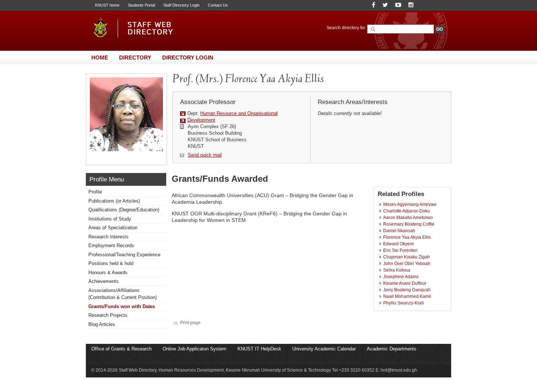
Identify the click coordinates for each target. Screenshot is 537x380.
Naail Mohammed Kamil (407, 296)
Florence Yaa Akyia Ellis (407, 237)
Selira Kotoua (396, 270)
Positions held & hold (110, 263)
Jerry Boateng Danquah (407, 289)
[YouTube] (398, 5)
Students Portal (141, 5)
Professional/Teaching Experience (124, 254)
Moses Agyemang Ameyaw (410, 204)
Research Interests (108, 236)
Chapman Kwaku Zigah (406, 256)
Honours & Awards (107, 272)
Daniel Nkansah (399, 230)
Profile (95, 192)
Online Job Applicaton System (194, 349)
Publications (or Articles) (114, 201)
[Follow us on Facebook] (373, 5)
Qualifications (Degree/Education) (123, 209)
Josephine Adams (401, 276)
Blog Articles (101, 324)
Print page (190, 322)
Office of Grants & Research (121, 349)
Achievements (103, 281)
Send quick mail (205, 155)
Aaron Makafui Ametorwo (408, 217)
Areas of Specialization (112, 227)
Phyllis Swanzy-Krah (403, 302)
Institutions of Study (109, 219)
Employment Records (111, 245)
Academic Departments (391, 349)
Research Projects (107, 315)
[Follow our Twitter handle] (385, 5)
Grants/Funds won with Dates (121, 306)
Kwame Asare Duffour (404, 283)
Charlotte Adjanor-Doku (406, 210)
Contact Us (218, 5)
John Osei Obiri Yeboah (406, 263)
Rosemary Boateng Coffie (408, 224)
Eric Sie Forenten (400, 250)
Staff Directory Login (181, 5)
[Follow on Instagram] (411, 5)
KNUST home (107, 5)
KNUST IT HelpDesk (259, 349)
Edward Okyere (398, 243)
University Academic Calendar (324, 349)
